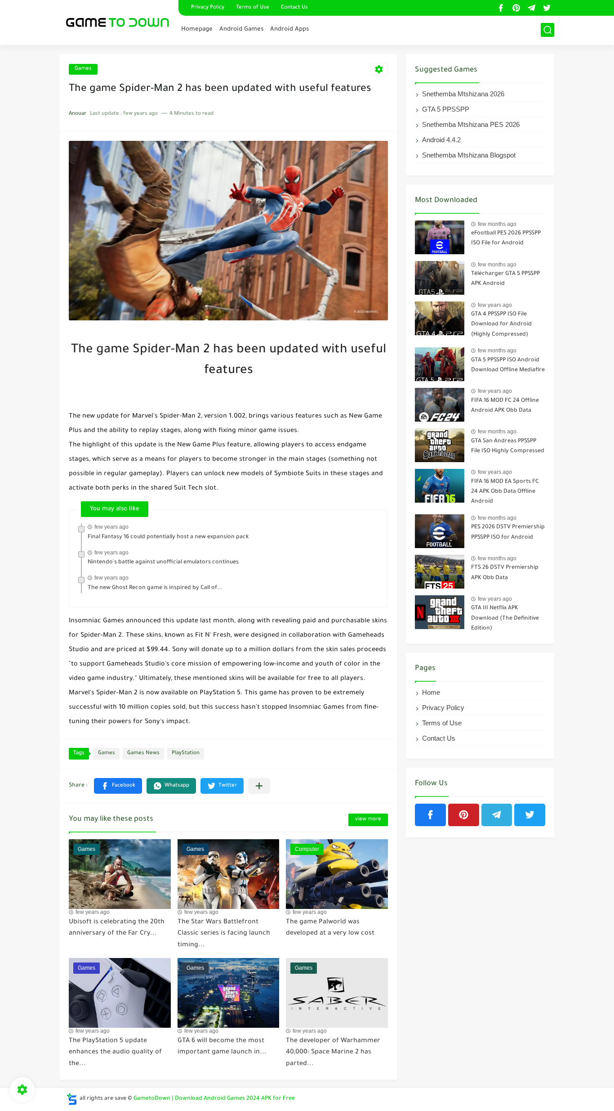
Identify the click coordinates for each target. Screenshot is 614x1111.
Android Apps (289, 29)
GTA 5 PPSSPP (445, 109)
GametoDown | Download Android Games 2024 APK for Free (214, 1099)
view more (368, 820)
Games (83, 69)
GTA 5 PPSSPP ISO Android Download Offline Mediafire (508, 365)
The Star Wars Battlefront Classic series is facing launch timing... (224, 934)
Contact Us (294, 8)
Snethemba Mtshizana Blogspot (469, 155)
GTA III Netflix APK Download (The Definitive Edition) (505, 618)
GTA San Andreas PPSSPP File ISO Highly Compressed (507, 446)
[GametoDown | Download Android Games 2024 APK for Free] (116, 21)
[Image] (439, 237)
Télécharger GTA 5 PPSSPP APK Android (505, 279)
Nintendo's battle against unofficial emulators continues (163, 562)
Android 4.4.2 (441, 140)
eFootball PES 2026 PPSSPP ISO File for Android (506, 238)
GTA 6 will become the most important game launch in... (222, 1047)
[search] (547, 30)
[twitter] (546, 8)
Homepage (197, 29)
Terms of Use (252, 8)
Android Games (241, 29)
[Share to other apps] (259, 786)
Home (431, 692)
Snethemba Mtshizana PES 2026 (471, 124)
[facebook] (500, 8)
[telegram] (531, 8)
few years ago (111, 527)
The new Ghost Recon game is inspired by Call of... (155, 588)
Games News (143, 753)
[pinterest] (516, 8)
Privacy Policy (207, 8)
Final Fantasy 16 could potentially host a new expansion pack (168, 537)
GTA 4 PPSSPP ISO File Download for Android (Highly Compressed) (501, 324)
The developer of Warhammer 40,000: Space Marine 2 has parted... (333, 1053)
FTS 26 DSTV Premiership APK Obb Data (504, 573)
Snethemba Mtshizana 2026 (463, 94)
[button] (118, 786)
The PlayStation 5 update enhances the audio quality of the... (115, 1053)
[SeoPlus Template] (72, 1099)
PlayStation (186, 753)
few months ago (497, 224)
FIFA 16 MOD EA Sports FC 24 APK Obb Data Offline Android (505, 492)
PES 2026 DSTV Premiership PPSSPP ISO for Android (508, 532)
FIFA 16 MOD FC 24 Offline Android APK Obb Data (505, 406)
